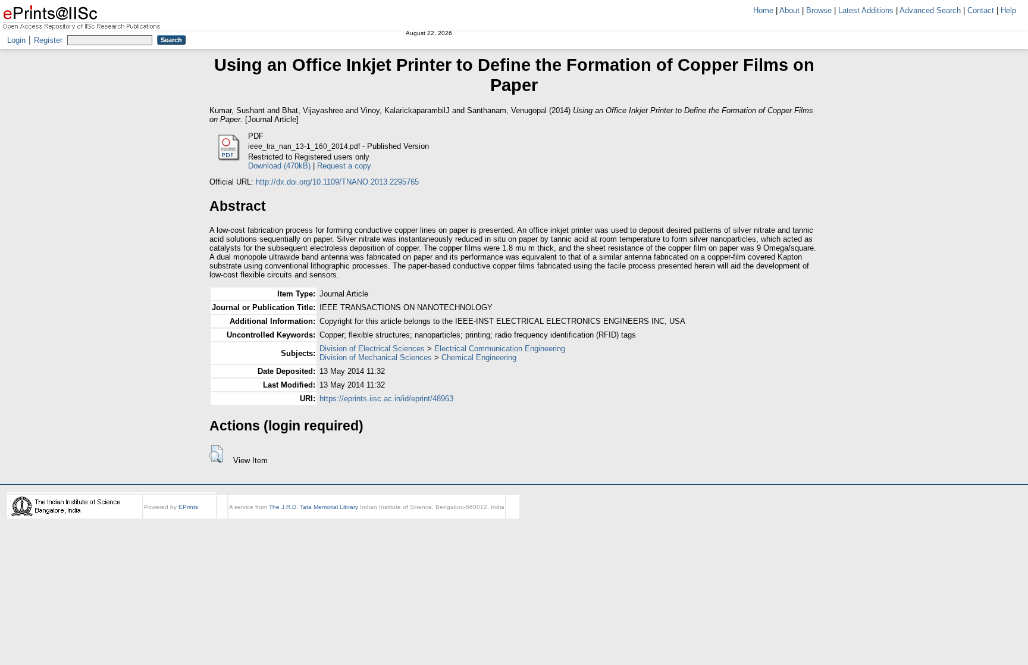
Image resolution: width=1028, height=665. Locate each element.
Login (16, 40)
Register (48, 40)
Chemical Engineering (478, 357)
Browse (819, 10)
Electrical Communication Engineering (499, 348)
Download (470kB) (279, 165)
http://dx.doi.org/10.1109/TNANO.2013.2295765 (337, 181)
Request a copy (344, 165)
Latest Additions (866, 10)
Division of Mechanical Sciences (375, 357)
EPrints (188, 507)
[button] (216, 454)
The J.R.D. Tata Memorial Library (313, 507)
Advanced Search (930, 10)
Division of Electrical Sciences (372, 348)
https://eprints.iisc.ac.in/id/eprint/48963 (386, 398)
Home (763, 10)
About (789, 10)
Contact (980, 10)
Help (1008, 10)
